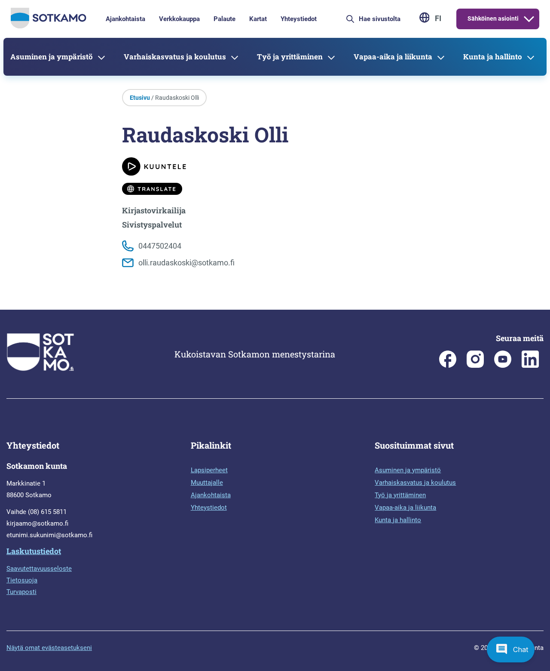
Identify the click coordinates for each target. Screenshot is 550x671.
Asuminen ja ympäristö (51, 57)
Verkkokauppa (179, 19)
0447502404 (159, 245)
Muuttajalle (207, 482)
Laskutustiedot (33, 551)
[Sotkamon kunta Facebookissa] (447, 365)
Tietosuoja (21, 580)
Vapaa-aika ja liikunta (393, 57)
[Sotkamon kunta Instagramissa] (475, 365)
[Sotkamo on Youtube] (502, 365)
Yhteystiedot (299, 19)
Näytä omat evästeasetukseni (49, 648)
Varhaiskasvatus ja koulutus (175, 57)
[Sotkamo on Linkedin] (530, 365)
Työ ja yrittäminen (290, 57)
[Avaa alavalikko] (529, 19)
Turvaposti (21, 592)
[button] (511, 649)
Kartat (258, 19)
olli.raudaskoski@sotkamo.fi (186, 262)
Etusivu (140, 97)
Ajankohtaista (125, 19)
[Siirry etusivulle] (48, 26)
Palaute (224, 19)
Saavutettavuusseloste (39, 569)
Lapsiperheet (209, 470)
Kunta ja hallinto (492, 57)
